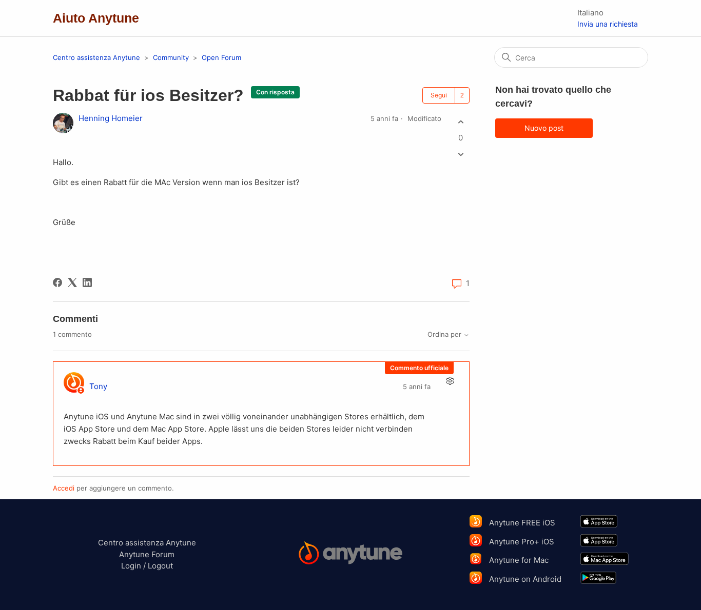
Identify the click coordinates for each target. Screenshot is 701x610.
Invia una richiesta (607, 23)
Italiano (590, 12)
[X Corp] (72, 282)
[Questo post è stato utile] (461, 122)
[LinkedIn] (87, 282)
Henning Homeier (111, 118)
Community (171, 57)
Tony (98, 386)
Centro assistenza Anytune (96, 57)
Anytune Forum (146, 554)
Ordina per (445, 334)
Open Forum (221, 57)
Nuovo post (543, 128)
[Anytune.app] (350, 554)
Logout (160, 566)
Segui (439, 95)
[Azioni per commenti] (450, 381)
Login (131, 566)
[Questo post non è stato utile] (461, 155)
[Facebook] (57, 282)
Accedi (63, 488)
